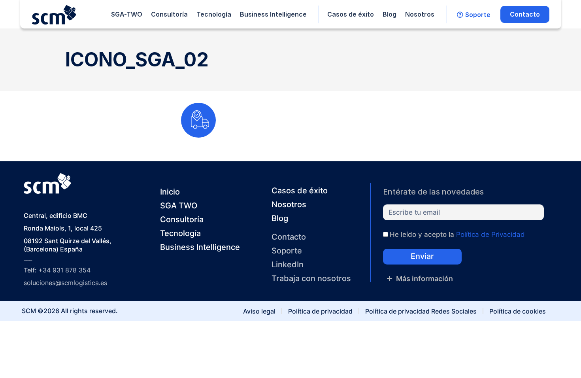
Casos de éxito (350, 14)
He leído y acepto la (457, 234)
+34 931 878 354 (64, 270)
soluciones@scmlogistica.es (65, 283)
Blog (389, 14)
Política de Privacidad (490, 234)
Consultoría (169, 14)
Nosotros (419, 14)
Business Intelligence (273, 14)
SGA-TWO (126, 14)
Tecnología (213, 14)
